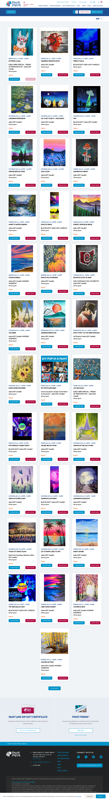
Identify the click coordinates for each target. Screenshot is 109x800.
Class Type (11, 12)
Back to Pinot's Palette (63, 2)
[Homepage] (18, 754)
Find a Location (83, 2)
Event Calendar (63, 752)
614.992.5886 (36, 765)
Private (96, 12)
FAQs (78, 6)
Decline (89, 796)
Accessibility (31, 782)
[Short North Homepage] (13, 4)
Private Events (55, 6)
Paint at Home (98, 6)
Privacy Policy (23, 782)
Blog (89, 6)
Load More (55, 688)
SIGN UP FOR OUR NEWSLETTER (89, 765)
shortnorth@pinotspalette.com (42, 762)
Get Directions (37, 758)
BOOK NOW (63, 75)
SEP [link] (98, 19)
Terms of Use (15, 782)
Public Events (43, 6)
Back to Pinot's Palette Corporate (17, 743)
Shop (84, 6)
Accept (101, 796)
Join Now (80, 730)
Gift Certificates (69, 6)
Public (84, 12)
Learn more (78, 796)
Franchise (73, 2)
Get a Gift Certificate (28, 730)
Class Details (14, 79)
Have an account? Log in (81, 735)
